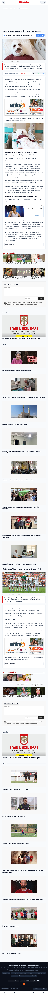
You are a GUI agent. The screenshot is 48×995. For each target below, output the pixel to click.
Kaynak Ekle (41, 35)
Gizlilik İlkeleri (29, 980)
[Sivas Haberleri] (24, 2)
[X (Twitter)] (41, 73)
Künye (16, 980)
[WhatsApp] (39, 73)
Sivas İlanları (32, 973)
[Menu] (44, 2)
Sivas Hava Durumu (23, 975)
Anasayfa (6, 8)
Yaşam (11, 8)
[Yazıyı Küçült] (36, 73)
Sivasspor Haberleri (24, 973)
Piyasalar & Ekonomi (41, 973)
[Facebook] (43, 73)
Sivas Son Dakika (6, 973)
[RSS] (24, 984)
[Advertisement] (24, 19)
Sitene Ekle (36, 980)
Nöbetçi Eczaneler (32, 975)
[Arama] (3, 2)
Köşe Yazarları (14, 975)
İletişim (22, 980)
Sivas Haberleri (15, 973)
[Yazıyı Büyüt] (33, 73)
